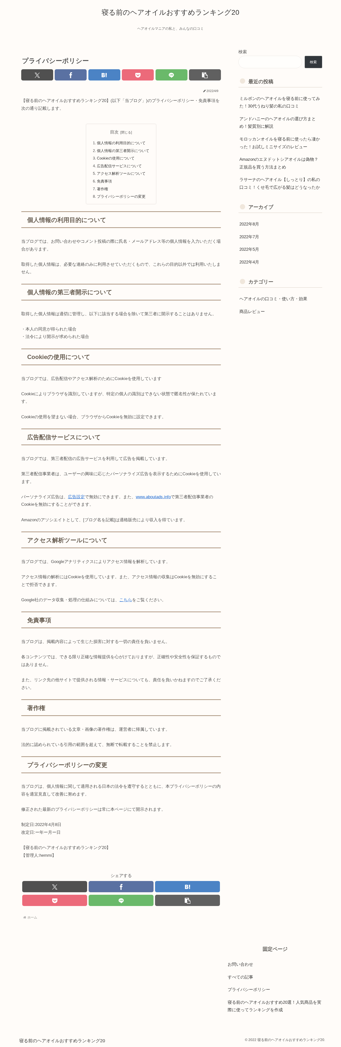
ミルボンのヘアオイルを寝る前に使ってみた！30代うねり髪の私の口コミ (279, 102)
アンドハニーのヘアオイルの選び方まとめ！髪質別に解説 (277, 122)
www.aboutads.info (153, 496)
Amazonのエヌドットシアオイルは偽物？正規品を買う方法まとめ (278, 163)
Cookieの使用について (116, 158)
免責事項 (104, 181)
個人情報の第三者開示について (123, 150)
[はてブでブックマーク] (104, 74)
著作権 (102, 189)
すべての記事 (240, 977)
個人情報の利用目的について (121, 143)
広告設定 (76, 496)
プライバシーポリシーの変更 (121, 196)
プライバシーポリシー (249, 989)
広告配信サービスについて (119, 166)
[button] (205, 74)
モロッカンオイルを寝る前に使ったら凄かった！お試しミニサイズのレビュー (279, 143)
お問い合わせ (240, 964)
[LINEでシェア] (171, 74)
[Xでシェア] (37, 74)
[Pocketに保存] (138, 74)
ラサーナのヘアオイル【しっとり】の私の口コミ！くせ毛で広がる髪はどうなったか (279, 183)
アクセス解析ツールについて (121, 173)
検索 (242, 52)
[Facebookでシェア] (71, 74)
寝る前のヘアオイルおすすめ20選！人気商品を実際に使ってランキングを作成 (274, 1006)
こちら (125, 600)
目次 (114, 132)
